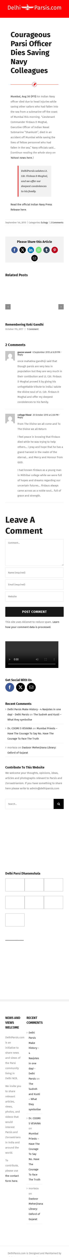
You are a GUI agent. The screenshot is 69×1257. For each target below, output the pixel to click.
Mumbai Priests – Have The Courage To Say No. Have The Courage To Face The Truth (32, 733)
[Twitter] (20, 687)
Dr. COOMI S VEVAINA (19, 728)
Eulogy (44, 222)
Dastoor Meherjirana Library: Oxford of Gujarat (36, 1209)
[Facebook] (9, 687)
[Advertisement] (31, 839)
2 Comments (57, 222)
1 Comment (33, 329)
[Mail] (31, 687)
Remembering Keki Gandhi (24, 325)
